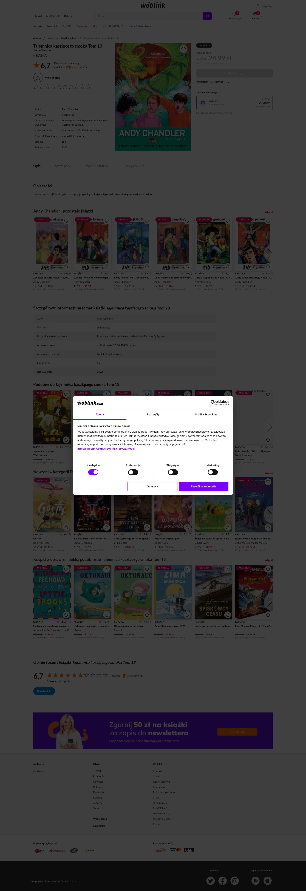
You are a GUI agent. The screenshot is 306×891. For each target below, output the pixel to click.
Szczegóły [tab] (153, 414)
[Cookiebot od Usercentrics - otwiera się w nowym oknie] (213, 402)
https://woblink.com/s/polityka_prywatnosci (106, 448)
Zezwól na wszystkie (203, 486)
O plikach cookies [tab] (206, 414)
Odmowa (152, 486)
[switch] (133, 472)
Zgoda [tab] (100, 414)
